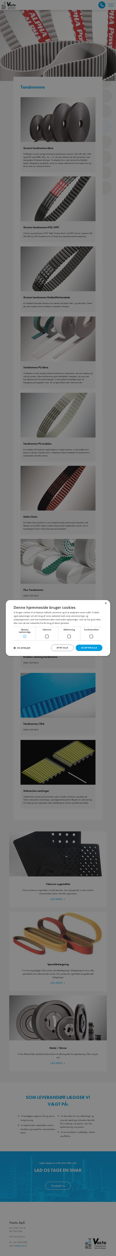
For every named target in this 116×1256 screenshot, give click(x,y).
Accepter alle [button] (89, 647)
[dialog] (58, 628)
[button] (22, 647)
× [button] (106, 603)
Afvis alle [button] (62, 647)
